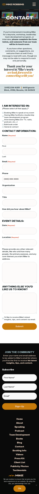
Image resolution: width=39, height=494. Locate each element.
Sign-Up (19, 406)
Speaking (20, 427)
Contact (19, 446)
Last (4, 157)
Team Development (19, 435)
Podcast (19, 431)
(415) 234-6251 (12, 88)
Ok (19, 488)
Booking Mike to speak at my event (19, 113)
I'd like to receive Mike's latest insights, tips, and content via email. (19, 318)
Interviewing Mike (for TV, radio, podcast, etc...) (18, 121)
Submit (19, 326)
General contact (11, 127)
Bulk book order (11, 124)
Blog (19, 443)
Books (19, 439)
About (19, 423)
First (4, 146)
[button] (34, 4)
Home (19, 419)
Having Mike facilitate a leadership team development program (19, 116)
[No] (36, 485)
